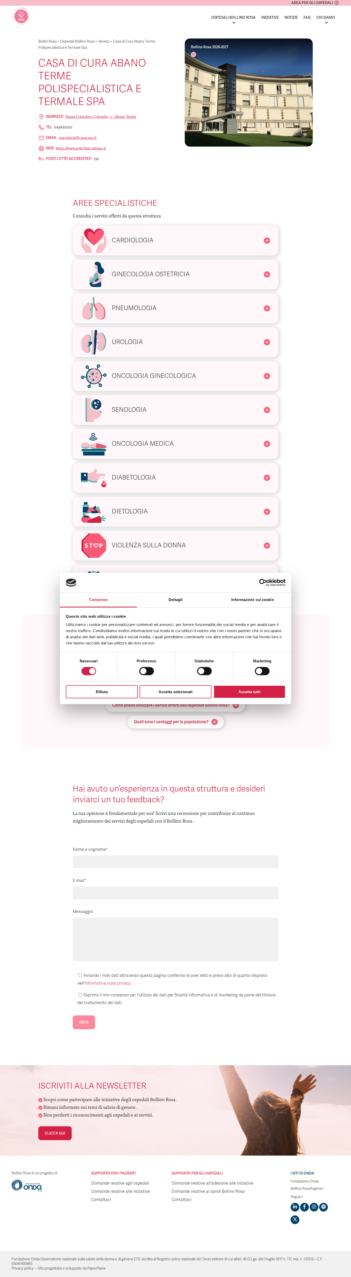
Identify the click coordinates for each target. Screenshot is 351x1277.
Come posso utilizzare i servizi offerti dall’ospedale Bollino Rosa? (171, 705)
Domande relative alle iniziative (120, 1191)
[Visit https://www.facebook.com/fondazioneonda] (304, 1207)
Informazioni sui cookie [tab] (252, 599)
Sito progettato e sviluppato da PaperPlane (72, 1268)
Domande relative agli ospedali (120, 1183)
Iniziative (270, 17)
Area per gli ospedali (312, 3)
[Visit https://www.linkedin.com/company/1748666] (295, 1207)
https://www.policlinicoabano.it (81, 148)
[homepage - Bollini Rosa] (21, 16)
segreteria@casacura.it (78, 137)
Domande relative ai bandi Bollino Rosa (208, 1191)
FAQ (307, 17)
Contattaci (101, 1199)
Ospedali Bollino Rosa (233, 17)
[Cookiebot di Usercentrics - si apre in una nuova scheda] (263, 582)
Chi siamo (325, 17)
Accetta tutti (249, 692)
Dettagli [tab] (176, 599)
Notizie (291, 17)
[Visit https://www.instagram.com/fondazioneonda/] (314, 1207)
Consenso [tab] (98, 599)
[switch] (146, 671)
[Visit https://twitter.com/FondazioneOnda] (295, 1220)
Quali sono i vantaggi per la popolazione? (171, 722)
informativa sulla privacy (107, 983)
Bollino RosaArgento (307, 1188)
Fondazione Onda (305, 1181)
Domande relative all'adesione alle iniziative (212, 1183)
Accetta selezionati (175, 692)
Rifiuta (102, 692)
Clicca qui (55, 1133)
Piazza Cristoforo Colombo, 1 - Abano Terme (101, 116)
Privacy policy (23, 1268)
